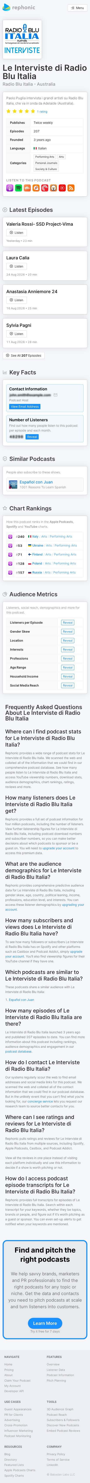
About (8, 1375)
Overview (53, 1364)
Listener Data (56, 1370)
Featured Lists (14, 1465)
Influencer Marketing (18, 1430)
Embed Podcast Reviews (63, 1430)
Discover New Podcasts (63, 1425)
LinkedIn (52, 1465)
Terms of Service (58, 1459)
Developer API (14, 1391)
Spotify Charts (14, 1475)
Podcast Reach (57, 1414)
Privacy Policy (56, 1454)
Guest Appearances (17, 1409)
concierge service (40, 1101)
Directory (10, 1459)
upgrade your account (58, 848)
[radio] (8, 111)
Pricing (9, 1370)
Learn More (45, 1323)
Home (8, 1364)
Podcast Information (60, 1375)
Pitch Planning (56, 1380)
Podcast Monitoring (17, 1436)
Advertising (12, 1420)
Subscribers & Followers (63, 1420)
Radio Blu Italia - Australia (29, 84)
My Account (12, 1385)
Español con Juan (36, 482)
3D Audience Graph (60, 1409)
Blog (7, 1454)
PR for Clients (13, 1414)
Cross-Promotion (16, 1425)
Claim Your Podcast (17, 1380)
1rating (42, 111)
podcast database (18, 1051)
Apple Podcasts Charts (19, 1470)
